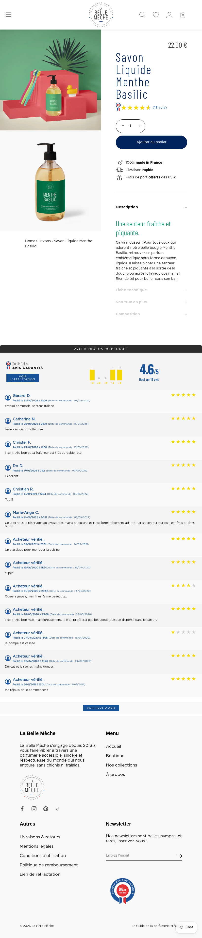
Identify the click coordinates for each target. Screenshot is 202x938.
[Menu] (8, 14)
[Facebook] (22, 809)
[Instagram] (34, 809)
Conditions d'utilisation (43, 856)
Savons (44, 241)
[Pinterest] (45, 809)
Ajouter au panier (151, 142)
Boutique (115, 756)
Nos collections (121, 765)
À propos (115, 775)
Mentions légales (36, 846)
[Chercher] (142, 14)
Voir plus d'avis (101, 707)
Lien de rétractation (40, 874)
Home (30, 241)
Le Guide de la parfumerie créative (157, 925)
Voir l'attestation (22, 378)
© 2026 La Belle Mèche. (37, 925)
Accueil (113, 747)
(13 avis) (160, 107)
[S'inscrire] (179, 856)
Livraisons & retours (40, 837)
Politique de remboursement (49, 865)
